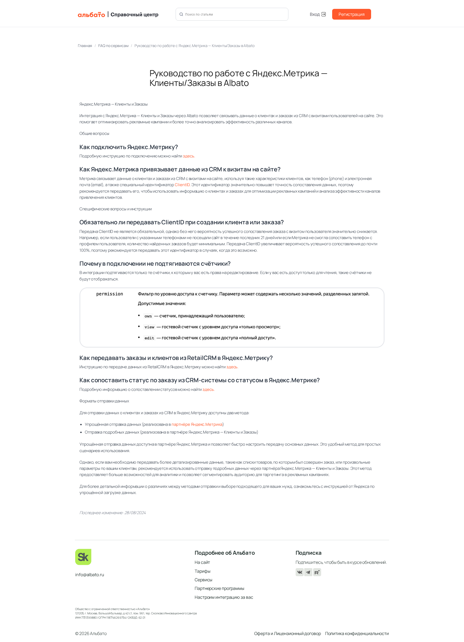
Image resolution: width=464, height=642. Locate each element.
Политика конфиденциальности (357, 633)
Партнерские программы (219, 588)
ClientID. (183, 184)
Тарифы (202, 571)
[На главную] (123, 14)
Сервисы (203, 580)
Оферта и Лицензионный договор (287, 633)
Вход (315, 14)
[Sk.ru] (131, 557)
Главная (85, 45)
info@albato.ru (89, 575)
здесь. (189, 156)
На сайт (202, 562)
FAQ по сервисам (113, 45)
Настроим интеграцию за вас (224, 597)
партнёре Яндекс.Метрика (197, 424)
